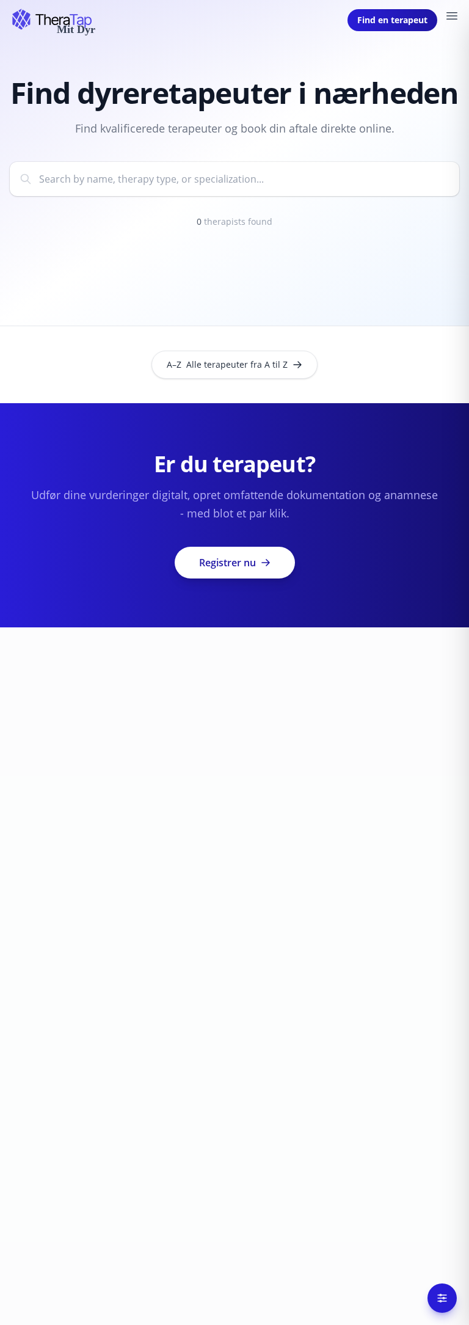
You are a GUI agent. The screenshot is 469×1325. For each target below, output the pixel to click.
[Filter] (442, 1298)
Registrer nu (227, 562)
